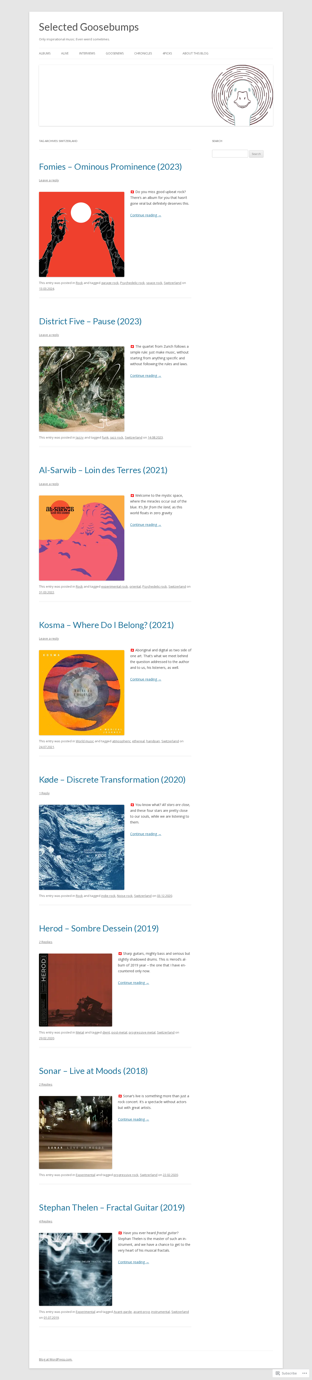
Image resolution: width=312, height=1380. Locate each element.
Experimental (85, 1175)
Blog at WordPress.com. (55, 1359)
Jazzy (80, 437)
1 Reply (44, 793)
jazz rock (116, 437)
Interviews (87, 53)
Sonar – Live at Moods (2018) (93, 1070)
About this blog (195, 53)
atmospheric (121, 741)
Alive (64, 53)
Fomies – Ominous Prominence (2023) (110, 166)
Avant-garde (123, 1311)
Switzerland (172, 283)
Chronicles (143, 53)
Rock (79, 283)
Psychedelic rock (132, 283)
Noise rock (125, 895)
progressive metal (142, 1032)
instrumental (160, 1311)
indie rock (108, 895)
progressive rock (126, 1175)
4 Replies (45, 1221)
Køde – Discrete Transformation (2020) (112, 779)
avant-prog (141, 1311)
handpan (153, 741)
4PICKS (167, 53)
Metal (80, 1032)
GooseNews (115, 53)
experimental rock (114, 586)
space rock (154, 283)
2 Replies (45, 942)
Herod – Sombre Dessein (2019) (99, 928)
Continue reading (145, 215)
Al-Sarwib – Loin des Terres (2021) (103, 470)
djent (106, 1032)
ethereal (138, 741)
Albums (44, 53)
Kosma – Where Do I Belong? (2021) (106, 624)
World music (85, 741)
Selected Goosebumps (89, 27)
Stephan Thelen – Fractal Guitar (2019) (112, 1207)
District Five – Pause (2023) (90, 321)
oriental (135, 586)
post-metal (119, 1032)
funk (105, 437)
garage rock (110, 283)
